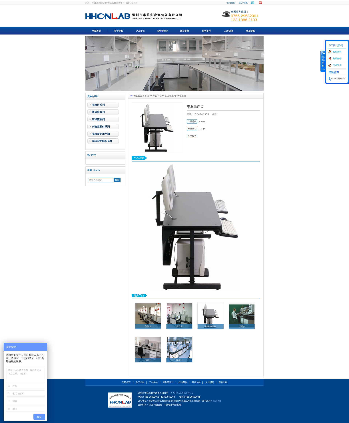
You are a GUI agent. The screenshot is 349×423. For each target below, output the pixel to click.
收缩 (323, 61)
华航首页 (96, 31)
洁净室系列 (98, 119)
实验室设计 (162, 31)
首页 (147, 95)
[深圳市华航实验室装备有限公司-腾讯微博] (252, 2)
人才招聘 (228, 31)
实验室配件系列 (101, 126)
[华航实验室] (120, 400)
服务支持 (206, 31)
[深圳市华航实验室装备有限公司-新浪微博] (260, 2)
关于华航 (118, 31)
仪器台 (182, 95)
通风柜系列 (98, 112)
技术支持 (337, 65)
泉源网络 (217, 400)
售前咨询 (337, 51)
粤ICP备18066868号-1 (182, 393)
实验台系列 (98, 104)
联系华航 (250, 31)
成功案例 (184, 31)
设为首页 (230, 2)
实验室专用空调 (101, 133)
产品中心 (140, 31)
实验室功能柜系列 (102, 141)
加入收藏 (243, 2)
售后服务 (337, 58)
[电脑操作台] (157, 127)
